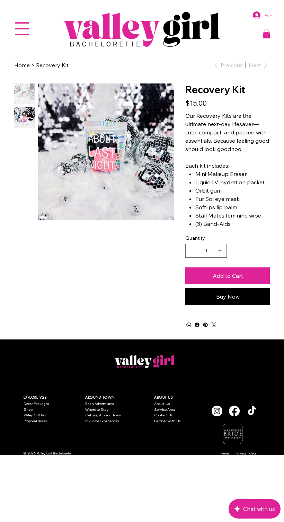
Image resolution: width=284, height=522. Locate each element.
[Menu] (22, 28)
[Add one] (220, 251)
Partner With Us (167, 421)
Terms (225, 452)
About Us (162, 403)
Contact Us (163, 415)
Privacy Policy (246, 452)
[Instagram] (217, 411)
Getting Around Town (103, 415)
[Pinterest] (205, 324)
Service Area (164, 409)
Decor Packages (36, 403)
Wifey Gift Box (35, 415)
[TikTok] (252, 411)
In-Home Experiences (102, 421)
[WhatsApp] (188, 324)
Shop (28, 409)
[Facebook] (197, 324)
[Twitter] (213, 324)
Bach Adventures (99, 403)
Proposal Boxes (35, 421)
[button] (266, 33)
